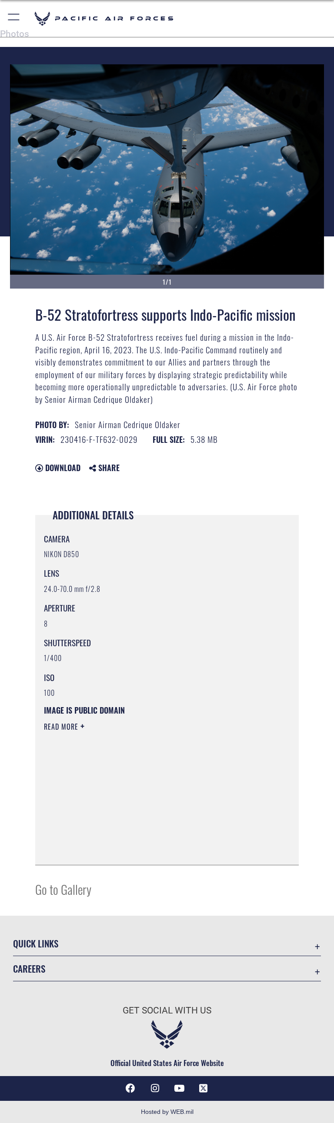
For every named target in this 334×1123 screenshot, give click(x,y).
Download (61, 467)
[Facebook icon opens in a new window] (130, 1088)
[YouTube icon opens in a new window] (179, 1088)
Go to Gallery (63, 889)
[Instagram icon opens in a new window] (154, 1088)
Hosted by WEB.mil (167, 1111)
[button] (14, 18)
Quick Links (35, 943)
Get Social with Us (167, 1010)
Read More (62, 726)
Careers (29, 968)
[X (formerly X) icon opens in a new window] (203, 1088)
